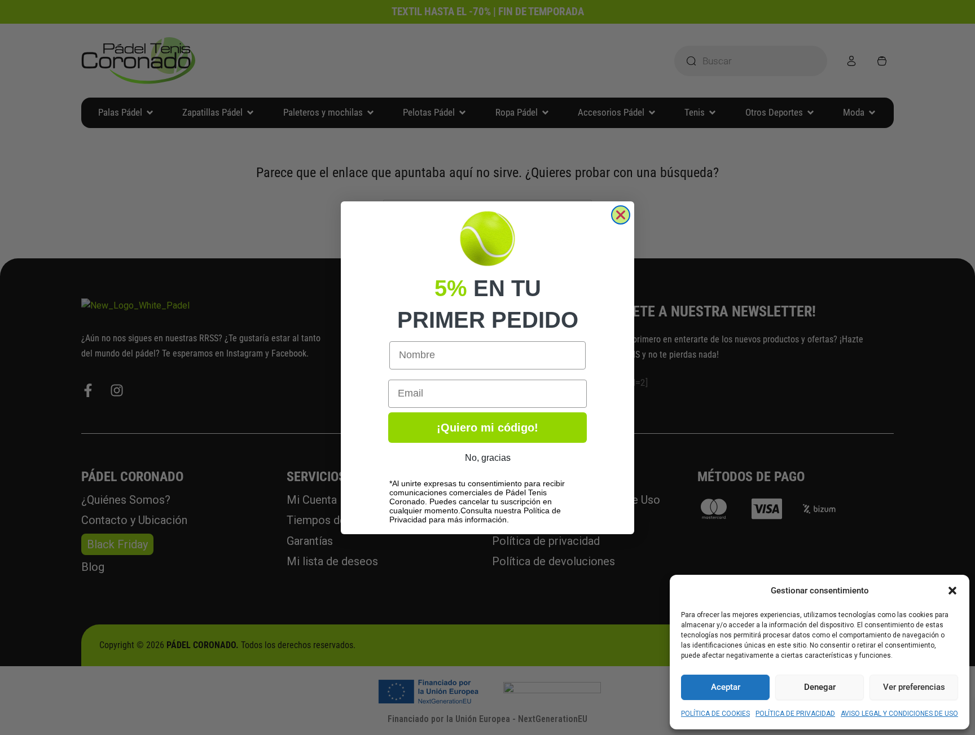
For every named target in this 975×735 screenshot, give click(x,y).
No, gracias (488, 458)
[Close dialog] (621, 215)
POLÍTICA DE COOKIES (715, 714)
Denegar (820, 687)
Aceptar (725, 687)
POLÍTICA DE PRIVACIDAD (795, 714)
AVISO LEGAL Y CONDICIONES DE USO (899, 714)
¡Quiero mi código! (487, 427)
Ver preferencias (914, 687)
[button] (952, 590)
